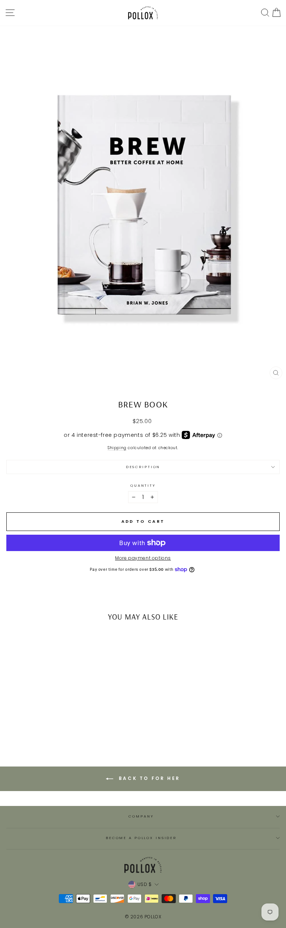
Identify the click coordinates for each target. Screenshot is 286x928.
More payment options (143, 558)
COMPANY (140, 816)
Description (143, 466)
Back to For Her (148, 778)
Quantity (143, 485)
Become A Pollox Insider (141, 837)
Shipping (117, 448)
